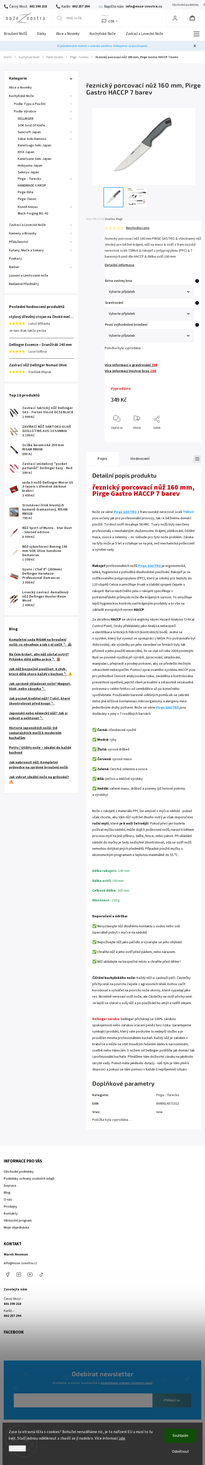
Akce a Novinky (20, 87)
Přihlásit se (172, 1400)
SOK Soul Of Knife (31, 125)
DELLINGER (26, 118)
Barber (14, 267)
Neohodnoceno (138, 228)
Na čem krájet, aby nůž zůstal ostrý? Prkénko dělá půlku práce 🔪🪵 (39, 657)
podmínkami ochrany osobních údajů (126, 1383)
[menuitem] (18, 34)
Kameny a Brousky (23, 233)
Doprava (10, 1185)
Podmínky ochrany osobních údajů (29, 1178)
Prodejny (10, 1206)
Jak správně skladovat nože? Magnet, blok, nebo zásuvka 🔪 (40, 686)
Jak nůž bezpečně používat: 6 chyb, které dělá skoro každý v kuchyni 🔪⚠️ (40, 672)
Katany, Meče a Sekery (26, 250)
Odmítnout (180, 1451)
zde (122, 1438)
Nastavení (17, 1448)
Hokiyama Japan (30, 165)
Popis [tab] (103, 458)
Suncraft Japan (29, 132)
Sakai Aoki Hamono (32, 138)
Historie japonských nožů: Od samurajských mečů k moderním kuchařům (35, 733)
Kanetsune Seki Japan (34, 158)
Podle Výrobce (25, 111)
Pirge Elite (26, 192)
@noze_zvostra (41, 1274)
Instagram (18, 1274)
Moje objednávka (16, 1227)
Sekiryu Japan (28, 172)
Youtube (30, 1274)
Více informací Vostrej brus (130, 371)
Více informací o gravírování (131, 365)
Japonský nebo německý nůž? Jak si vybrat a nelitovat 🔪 (38, 716)
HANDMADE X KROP (32, 185)
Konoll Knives (28, 207)
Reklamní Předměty (24, 284)
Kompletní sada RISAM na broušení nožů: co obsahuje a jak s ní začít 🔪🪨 (40, 642)
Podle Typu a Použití (30, 104)
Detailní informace (119, 265)
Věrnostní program (18, 1220)
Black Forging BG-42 (33, 213)
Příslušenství (18, 241)
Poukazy (15, 258)
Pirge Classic (27, 199)
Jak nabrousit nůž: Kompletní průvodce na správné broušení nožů (38, 765)
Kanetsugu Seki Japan (34, 145)
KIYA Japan (26, 152)
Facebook (7, 1274)
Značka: (113, 219)
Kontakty (11, 1213)
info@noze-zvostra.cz (20, 1263)
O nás (8, 1199)
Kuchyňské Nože (21, 96)
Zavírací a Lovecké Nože (27, 224)
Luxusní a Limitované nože (28, 275)
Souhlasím (180, 1435)
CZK (111, 21)
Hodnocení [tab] (140, 458)
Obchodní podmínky (185, 5)
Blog (7, 1192)
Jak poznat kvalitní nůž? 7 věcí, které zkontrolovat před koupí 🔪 (39, 701)
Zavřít (187, 436)
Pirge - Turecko (30, 178)
